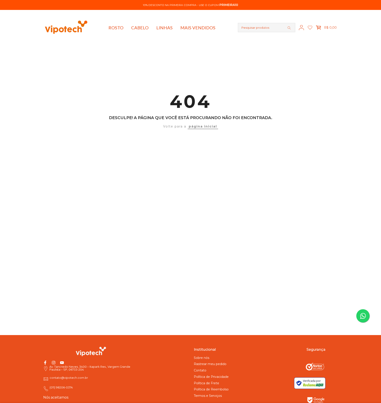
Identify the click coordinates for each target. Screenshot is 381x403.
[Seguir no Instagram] (54, 362)
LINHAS (164, 27)
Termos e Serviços (208, 396)
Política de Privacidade (211, 377)
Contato (200, 370)
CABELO (140, 27)
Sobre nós (201, 358)
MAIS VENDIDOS (197, 27)
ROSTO (115, 27)
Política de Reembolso (211, 389)
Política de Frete (206, 383)
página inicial (203, 126)
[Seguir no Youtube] (62, 362)
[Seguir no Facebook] (45, 362)
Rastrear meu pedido (210, 364)
